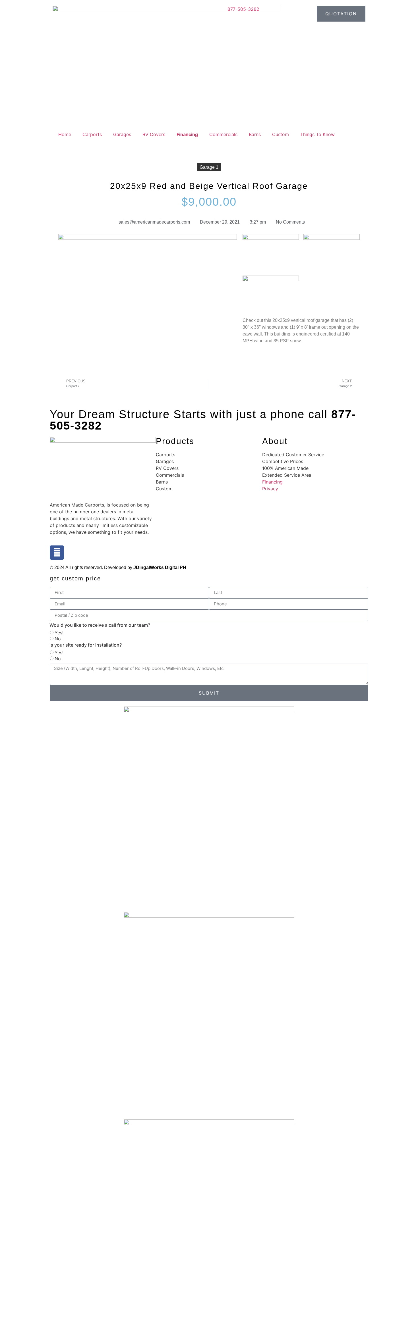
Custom (280, 134)
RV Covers (153, 134)
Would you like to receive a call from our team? (99, 625)
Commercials (223, 134)
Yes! (59, 632)
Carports (92, 134)
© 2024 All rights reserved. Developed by (118, 567)
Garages (122, 134)
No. (58, 638)
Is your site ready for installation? (85, 645)
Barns (255, 134)
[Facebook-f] (57, 552)
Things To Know (317, 134)
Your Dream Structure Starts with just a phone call (203, 420)
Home (64, 134)
